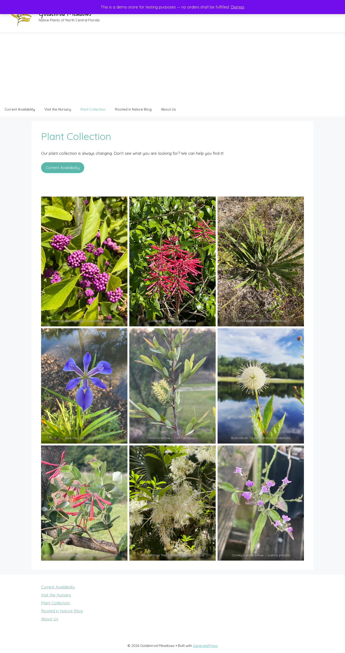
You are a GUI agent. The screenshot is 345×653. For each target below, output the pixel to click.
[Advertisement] (172, 67)
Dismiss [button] (237, 6)
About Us (168, 109)
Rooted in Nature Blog (133, 109)
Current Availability (20, 109)
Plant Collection (93, 109)
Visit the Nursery (57, 109)
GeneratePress (205, 645)
